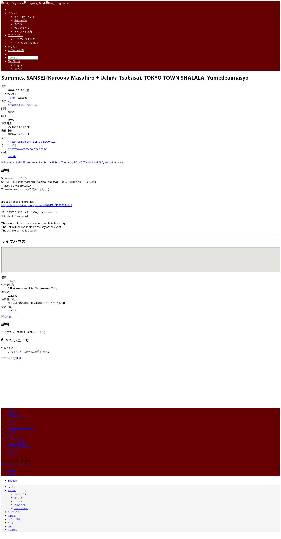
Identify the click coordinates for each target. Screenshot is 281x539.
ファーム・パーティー (21, 428)
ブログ (12, 424)
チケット (13, 46)
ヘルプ (12, 432)
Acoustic (13, 105)
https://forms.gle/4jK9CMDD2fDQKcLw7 (32, 141)
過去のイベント (23, 28)
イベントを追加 (23, 31)
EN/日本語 (14, 61)
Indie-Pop (32, 105)
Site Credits (8, 464)
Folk (21, 105)
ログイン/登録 (16, 50)
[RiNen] (6, 316)
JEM (18, 358)
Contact (24, 464)
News (11, 410)
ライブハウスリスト (26, 39)
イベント (13, 13)
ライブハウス (15, 35)
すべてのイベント (24, 16)
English (18, 65)
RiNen (11, 97)
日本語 (18, 68)
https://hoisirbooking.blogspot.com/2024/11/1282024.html (36, 205)
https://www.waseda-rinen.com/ (27, 149)
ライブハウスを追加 (26, 43)
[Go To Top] (1, 536)
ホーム (11, 487)
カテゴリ (19, 24)
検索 (10, 436)
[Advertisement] (140, 382)
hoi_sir (12, 156)
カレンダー (20, 20)
